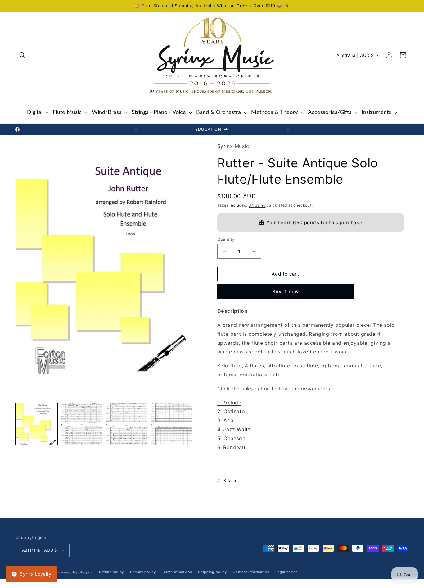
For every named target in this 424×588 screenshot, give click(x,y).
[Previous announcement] (135, 129)
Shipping (257, 205)
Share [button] (229, 480)
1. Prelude (229, 402)
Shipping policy (212, 572)
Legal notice (286, 572)
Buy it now (285, 291)
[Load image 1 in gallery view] (36, 424)
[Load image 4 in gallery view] (171, 424)
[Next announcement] (288, 129)
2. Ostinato (231, 411)
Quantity (226, 239)
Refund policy (111, 572)
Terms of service (177, 572)
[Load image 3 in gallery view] (126, 424)
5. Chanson (231, 438)
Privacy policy (143, 572)
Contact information (251, 572)
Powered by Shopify (74, 572)
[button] (22, 55)
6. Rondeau (231, 447)
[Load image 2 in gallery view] (81, 424)
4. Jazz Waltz (234, 429)
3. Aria (225, 420)
